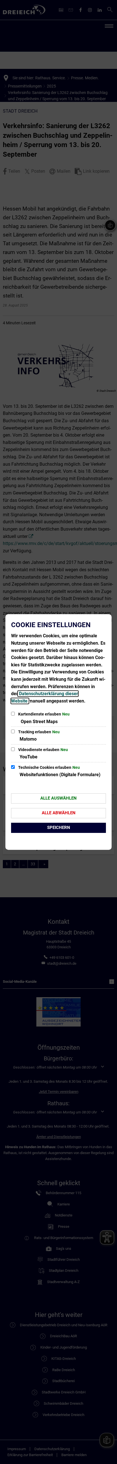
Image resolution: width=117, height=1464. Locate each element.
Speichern (58, 827)
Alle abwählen (59, 812)
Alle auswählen (58, 798)
